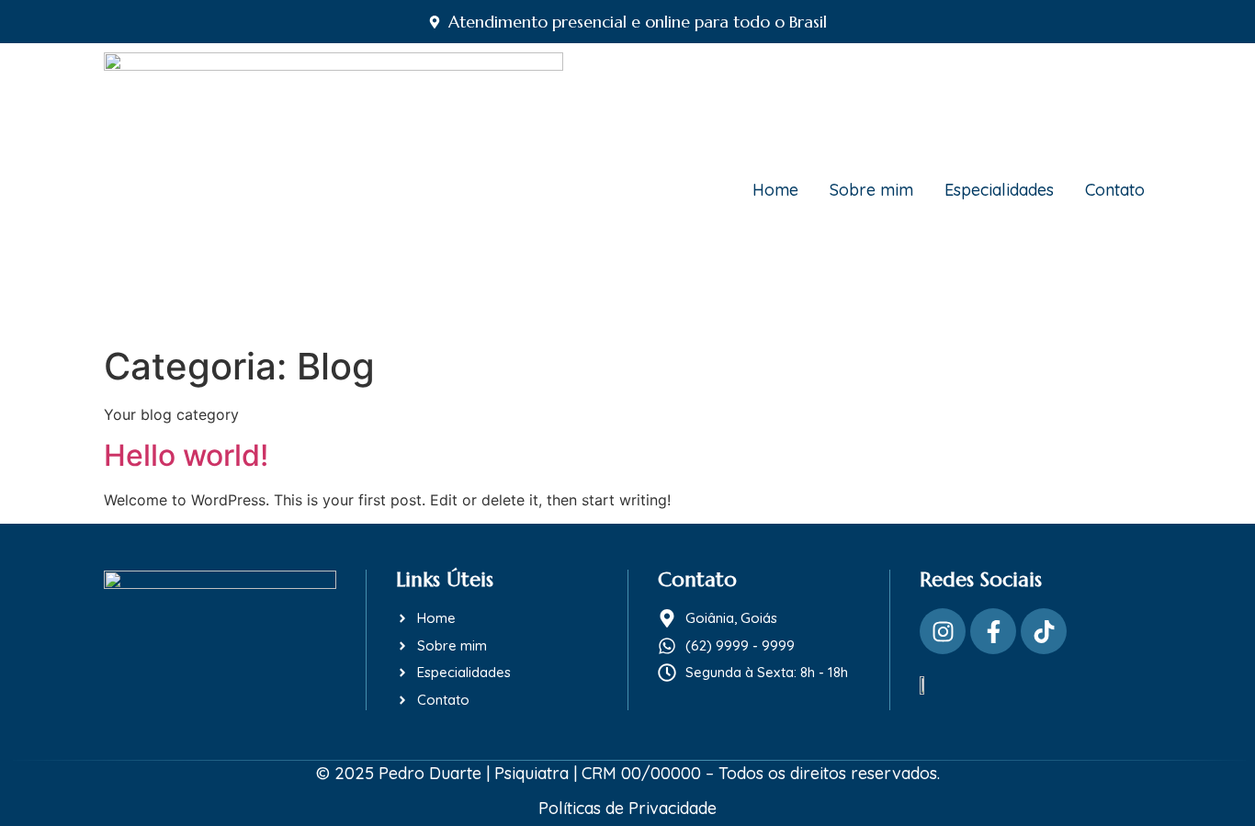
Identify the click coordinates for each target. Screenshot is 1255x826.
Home (775, 189)
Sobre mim (871, 189)
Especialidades (999, 189)
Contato (1115, 189)
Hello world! (186, 455)
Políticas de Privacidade (627, 808)
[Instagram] (943, 631)
